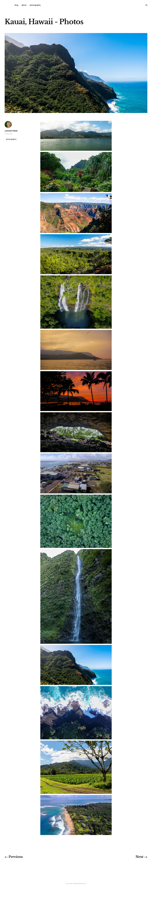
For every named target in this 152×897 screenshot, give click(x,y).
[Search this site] (146, 5)
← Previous (14, 857)
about (24, 5)
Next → (141, 857)
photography (35, 5)
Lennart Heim (11, 130)
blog (16, 5)
